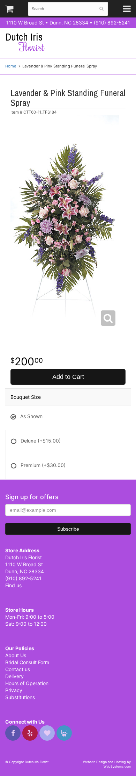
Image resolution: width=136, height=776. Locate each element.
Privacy (13, 690)
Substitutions (20, 697)
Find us (13, 585)
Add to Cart (68, 376)
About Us (15, 655)
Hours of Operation (26, 683)
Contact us (17, 669)
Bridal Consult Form (27, 662)
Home (10, 66)
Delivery (14, 676)
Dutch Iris (24, 42)
